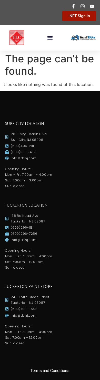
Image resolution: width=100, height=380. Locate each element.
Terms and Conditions (50, 370)
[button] (50, 38)
